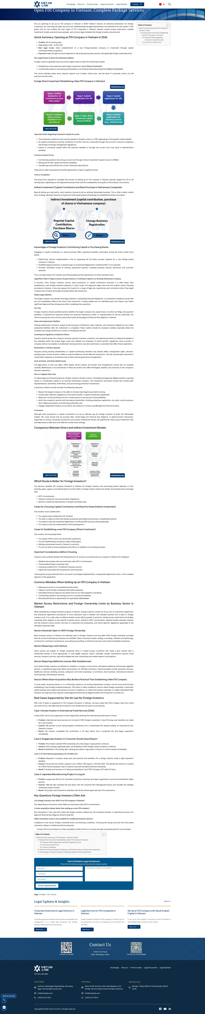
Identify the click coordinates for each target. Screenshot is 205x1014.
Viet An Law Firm (164, 4)
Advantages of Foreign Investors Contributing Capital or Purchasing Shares (65, 852)
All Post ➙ (167, 901)
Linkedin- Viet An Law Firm (170, 1009)
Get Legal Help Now (48, 886)
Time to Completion (49, 847)
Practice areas (92, 4)
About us (81, 4)
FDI (48, 894)
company (42, 894)
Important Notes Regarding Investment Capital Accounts (61, 842)
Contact (137, 4)
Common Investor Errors (51, 845)
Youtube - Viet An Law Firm (165, 1009)
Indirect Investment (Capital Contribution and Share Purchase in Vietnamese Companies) (70, 850)
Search (169, 4)
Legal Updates (121, 4)
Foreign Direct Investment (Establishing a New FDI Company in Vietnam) (63, 840)
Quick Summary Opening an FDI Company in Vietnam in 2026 (57, 837)
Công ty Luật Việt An (160, 4)
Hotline (4, 1000)
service (53, 894)
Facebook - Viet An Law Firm (160, 1009)
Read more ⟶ (40, 929)
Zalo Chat (4, 1008)
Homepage (71, 4)
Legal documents (107, 4)
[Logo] (43, 4)
